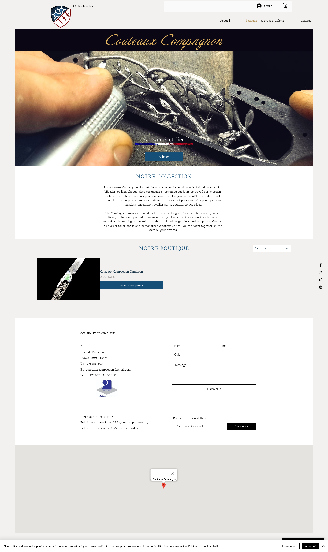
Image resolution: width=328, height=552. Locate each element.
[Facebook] (321, 265)
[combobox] (272, 248)
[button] (286, 6)
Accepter (310, 546)
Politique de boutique (96, 422)
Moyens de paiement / (132, 422)
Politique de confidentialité (203, 546)
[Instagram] (321, 272)
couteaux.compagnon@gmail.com (108, 369)
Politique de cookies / (97, 428)
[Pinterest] (321, 287)
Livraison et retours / (97, 417)
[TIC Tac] (321, 280)
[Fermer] (323, 546)
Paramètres (289, 546)
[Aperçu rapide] (68, 279)
